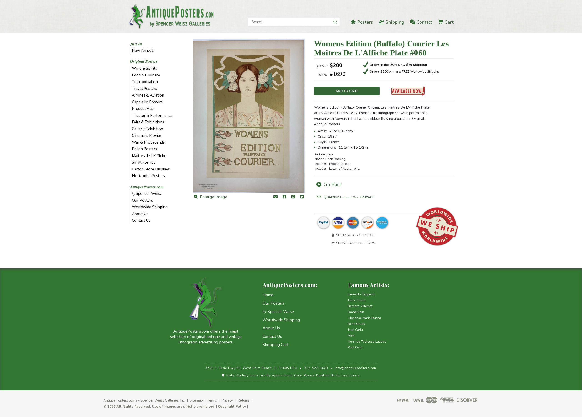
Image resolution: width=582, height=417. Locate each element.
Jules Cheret (357, 300)
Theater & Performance (152, 115)
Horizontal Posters (148, 175)
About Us (140, 213)
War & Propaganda (148, 142)
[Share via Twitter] (302, 197)
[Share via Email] (275, 197)
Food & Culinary (146, 75)
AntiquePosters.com (147, 187)
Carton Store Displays (151, 169)
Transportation (145, 81)
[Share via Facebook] (284, 197)
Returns (243, 400)
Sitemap (196, 400)
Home (268, 294)
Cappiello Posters (147, 102)
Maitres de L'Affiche (149, 155)
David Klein (356, 312)
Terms (212, 400)
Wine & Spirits (144, 68)
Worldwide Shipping (150, 207)
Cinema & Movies (147, 135)
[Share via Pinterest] (293, 197)
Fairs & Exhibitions (148, 122)
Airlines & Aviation (148, 95)
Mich (351, 335)
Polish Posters (144, 149)
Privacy (227, 400)
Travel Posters (144, 88)
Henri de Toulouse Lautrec (367, 341)
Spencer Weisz (147, 193)
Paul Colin (355, 347)
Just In (136, 44)
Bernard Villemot (360, 306)
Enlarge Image (213, 197)
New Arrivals (143, 50)
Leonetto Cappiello (361, 294)
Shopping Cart (275, 344)
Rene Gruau (356, 324)
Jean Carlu (355, 330)
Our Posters (142, 200)
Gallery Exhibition (147, 129)
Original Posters (144, 61)
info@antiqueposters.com (356, 368)
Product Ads (142, 108)
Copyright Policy (232, 406)
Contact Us (141, 220)
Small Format (143, 162)
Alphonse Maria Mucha (364, 318)
